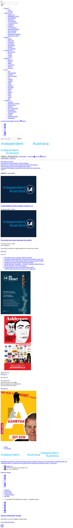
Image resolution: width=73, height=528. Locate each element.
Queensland (11, 110)
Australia (7, 100)
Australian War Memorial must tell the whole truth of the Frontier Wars (20, 168)
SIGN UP (3, 251)
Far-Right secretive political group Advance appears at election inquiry (24, 261)
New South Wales (13, 108)
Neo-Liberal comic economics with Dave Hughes (15, 163)
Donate (9, 472)
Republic (10, 107)
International (11, 45)
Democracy (11, 42)
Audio (9, 97)
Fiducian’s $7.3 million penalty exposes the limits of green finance (19, 165)
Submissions (7, 491)
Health (10, 89)
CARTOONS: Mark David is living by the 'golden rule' (20, 269)
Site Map (6, 496)
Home (6, 8)
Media (9, 63)
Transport (10, 68)
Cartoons (10, 74)
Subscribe (3, 472)
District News (12, 105)
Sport (9, 90)
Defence (10, 47)
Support (11, 515)
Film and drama (12, 76)
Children (10, 81)
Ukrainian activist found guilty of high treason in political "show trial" (23, 259)
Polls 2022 (11, 40)
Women (10, 92)
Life (5, 69)
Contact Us (9, 466)
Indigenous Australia (13, 103)
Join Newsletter (12, 31)
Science (10, 55)
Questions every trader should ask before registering (18, 262)
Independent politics (13, 29)
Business (7, 58)
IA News (10, 11)
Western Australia (13, 116)
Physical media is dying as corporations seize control (15, 166)
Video (9, 95)
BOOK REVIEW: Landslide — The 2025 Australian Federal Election (24, 264)
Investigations (12, 48)
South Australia (12, 111)
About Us (7, 490)
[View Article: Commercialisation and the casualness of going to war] (18, 202)
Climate (10, 57)
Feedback (10, 26)
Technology (11, 65)
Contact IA (11, 24)
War (9, 98)
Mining (10, 66)
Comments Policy (13, 23)
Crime (9, 84)
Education (11, 87)
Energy (10, 53)
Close (2, 522)
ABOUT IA (7, 13)
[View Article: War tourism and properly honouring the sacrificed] (18, 236)
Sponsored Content (13, 36)
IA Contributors (12, 27)
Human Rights (12, 73)
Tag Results (7, 448)
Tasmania (10, 113)
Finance (10, 61)
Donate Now (4, 388)
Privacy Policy (12, 32)
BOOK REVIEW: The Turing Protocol (15, 265)
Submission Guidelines (14, 34)
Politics (6, 37)
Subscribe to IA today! (7, 161)
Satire (9, 94)
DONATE (11, 19)
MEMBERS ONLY (13, 16)
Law (9, 78)
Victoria (10, 115)
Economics (11, 44)
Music (9, 82)
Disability (10, 86)
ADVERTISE (12, 21)
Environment (8, 50)
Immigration (11, 118)
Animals (10, 79)
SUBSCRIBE (12, 18)
